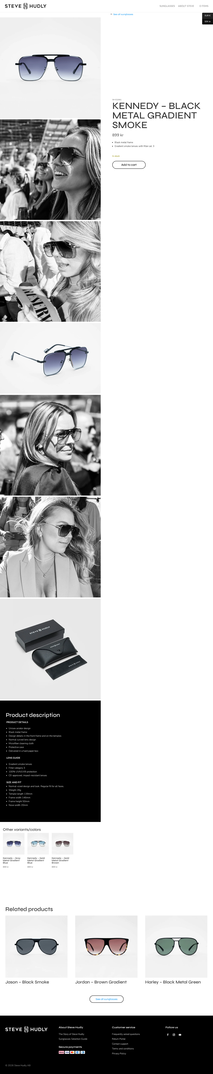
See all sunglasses (123, 14)
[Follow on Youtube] (180, 1034)
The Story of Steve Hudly (71, 1034)
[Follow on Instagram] (174, 1034)
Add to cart (129, 165)
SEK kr (206, 21)
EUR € (206, 15)
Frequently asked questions (126, 1034)
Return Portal (118, 1039)
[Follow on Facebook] (167, 1034)
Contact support (120, 1043)
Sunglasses (167, 6)
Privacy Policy (119, 1053)
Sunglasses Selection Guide (73, 1039)
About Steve (186, 6)
